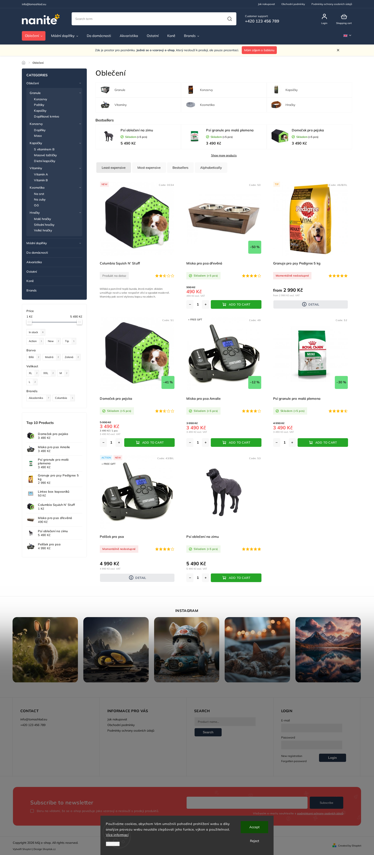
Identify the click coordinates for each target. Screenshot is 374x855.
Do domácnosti (37, 253)
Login (332, 757)
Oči (36, 205)
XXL (48, 373)
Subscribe (326, 802)
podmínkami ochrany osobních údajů (320, 813)
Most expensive (149, 168)
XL (33, 373)
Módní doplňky (36, 243)
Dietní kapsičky (44, 161)
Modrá (52, 357)
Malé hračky (42, 219)
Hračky (35, 213)
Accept (254, 827)
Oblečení (32, 83)
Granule (35, 93)
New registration (291, 756)
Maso (38, 136)
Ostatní (31, 272)
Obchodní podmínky (293, 4)
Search (230, 18)
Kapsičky (40, 111)
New (53, 341)
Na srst (39, 194)
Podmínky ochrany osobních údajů (331, 4)
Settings (113, 843)
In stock (36, 332)
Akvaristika (34, 262)
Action (35, 341)
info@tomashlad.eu (33, 719)
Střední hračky (44, 225)
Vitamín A (41, 174)
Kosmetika (37, 187)
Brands (31, 290)
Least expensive (114, 168)
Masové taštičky (45, 155)
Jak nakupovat (266, 4)
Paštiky (39, 105)
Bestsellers (180, 168)
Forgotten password (294, 761)
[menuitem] (33, 36)
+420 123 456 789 (32, 725)
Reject (254, 841)
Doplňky (39, 130)
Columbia (64, 398)
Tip (69, 341)
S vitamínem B (44, 149)
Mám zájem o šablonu (259, 50)
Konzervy (40, 99)
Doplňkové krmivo (46, 116)
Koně (30, 281)
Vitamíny (36, 168)
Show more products (224, 155)
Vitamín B (41, 180)
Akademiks (39, 398)
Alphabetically (211, 168)
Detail (313, 304)
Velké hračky (43, 230)
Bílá (34, 357)
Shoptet (27, 849)
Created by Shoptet (349, 845)
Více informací (117, 835)
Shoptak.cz (49, 849)
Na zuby (39, 199)
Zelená (72, 357)
